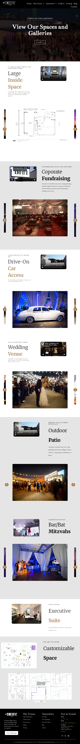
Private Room (26, 722)
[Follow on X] (65, 736)
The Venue (37, 4)
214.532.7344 (64, 719)
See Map (63, 731)
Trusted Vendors (46, 722)
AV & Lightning (46, 719)
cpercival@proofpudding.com (68, 723)
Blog (75, 4)
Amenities (50, 4)
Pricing (69, 4)
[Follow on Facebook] (62, 736)
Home (29, 4)
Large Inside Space (27, 716)
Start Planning (11, 733)
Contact (74, 7)
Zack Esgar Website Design (60, 742)
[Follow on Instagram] (68, 736)
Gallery (61, 4)
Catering (44, 716)
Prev (5, 129)
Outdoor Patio (26, 719)
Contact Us (40, 42)
